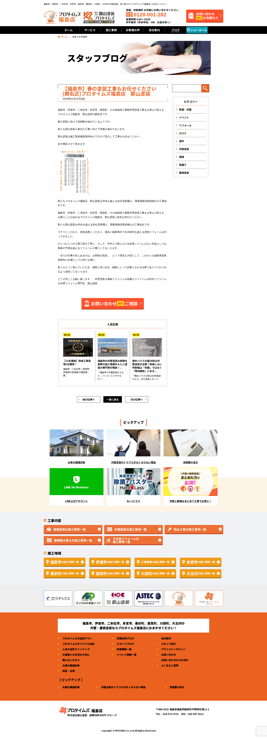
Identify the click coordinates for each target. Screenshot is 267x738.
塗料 (181, 141)
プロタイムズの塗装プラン (77, 638)
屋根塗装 (184, 172)
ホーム (68, 30)
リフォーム (185, 125)
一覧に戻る (112, 399)
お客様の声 (133, 30)
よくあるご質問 (169, 665)
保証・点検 (68, 671)
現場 (181, 157)
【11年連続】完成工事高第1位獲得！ (77, 362)
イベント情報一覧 (127, 654)
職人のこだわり (71, 660)
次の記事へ (136, 399)
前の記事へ (89, 399)
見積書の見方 (177, 687)
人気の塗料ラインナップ (76, 649)
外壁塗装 (184, 149)
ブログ (175, 30)
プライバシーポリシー (173, 649)
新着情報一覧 (124, 649)
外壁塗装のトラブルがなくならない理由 (123, 687)
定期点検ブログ (125, 638)
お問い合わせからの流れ (174, 660)
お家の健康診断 (71, 665)
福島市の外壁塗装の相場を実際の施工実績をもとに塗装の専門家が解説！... (112, 364)
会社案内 (166, 638)
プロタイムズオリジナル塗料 (78, 644)
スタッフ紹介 (168, 644)
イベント (184, 117)
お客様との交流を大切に (76, 654)
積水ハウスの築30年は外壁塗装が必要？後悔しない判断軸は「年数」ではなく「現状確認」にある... (147, 366)
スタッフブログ (125, 644)
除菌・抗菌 (185, 109)
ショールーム (198, 30)
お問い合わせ (168, 654)
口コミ (182, 133)
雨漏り (182, 165)
